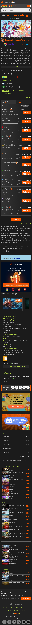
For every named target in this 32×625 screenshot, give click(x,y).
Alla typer (5, 91)
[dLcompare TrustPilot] (18, 622)
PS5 (12, 77)
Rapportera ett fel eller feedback (19, 224)
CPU (4, 337)
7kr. (26, 112)
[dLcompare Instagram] (13, 622)
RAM (4, 338)
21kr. (25, 173)
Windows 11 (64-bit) (11, 348)
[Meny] (30, 2)
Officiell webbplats (8, 319)
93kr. (25, 210)
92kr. (25, 200)
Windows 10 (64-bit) (11, 335)
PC (5, 77)
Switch (20, 77)
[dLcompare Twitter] (4, 622)
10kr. (25, 121)
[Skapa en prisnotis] (29, 27)
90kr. (25, 191)
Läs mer (16, 66)
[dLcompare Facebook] (9, 622)
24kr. (25, 182)
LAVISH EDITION (7, 94)
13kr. (25, 139)
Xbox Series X (8, 80)
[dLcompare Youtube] (23, 622)
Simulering (13, 321)
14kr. (25, 148)
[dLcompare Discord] (28, 622)
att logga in (17, 258)
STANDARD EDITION (18, 91)
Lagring (5, 344)
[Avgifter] (25, 106)
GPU (4, 340)
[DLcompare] (16, 604)
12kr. (25, 130)
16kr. (25, 157)
